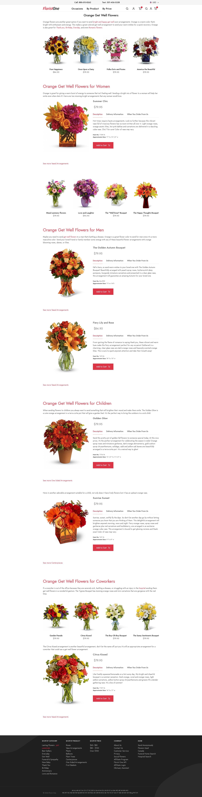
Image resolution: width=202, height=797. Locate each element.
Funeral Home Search (147, 753)
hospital (142, 588)
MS (63, 793)
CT (87, 790)
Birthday (69, 27)
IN (105, 790)
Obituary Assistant (121, 768)
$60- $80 (94, 745)
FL (94, 790)
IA (100, 790)
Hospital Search (144, 756)
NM (81, 793)
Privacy (117, 753)
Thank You (46, 765)
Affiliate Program (121, 759)
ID (102, 790)
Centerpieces (71, 759)
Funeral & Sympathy (50, 759)
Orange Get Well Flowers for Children (77, 403)
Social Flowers (120, 756)
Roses (68, 745)
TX (110, 793)
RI (101, 793)
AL (75, 790)
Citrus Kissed (86, 635)
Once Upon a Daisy (86, 69)
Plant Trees (70, 756)
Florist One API (120, 762)
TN (108, 793)
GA (96, 790)
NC (68, 793)
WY (128, 793)
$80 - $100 (94, 748)
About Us (117, 745)
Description (97, 114)
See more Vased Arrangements (55, 163)
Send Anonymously (145, 745)
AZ (80, 790)
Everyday (45, 753)
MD (117, 790)
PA (99, 793)
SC (103, 793)
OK (94, 793)
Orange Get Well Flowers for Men (73, 230)
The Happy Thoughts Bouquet (146, 213)
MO (127, 790)
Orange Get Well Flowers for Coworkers (79, 581)
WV (125, 793)
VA (115, 793)
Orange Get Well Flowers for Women (76, 86)
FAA (91, 793)
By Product (93, 8)
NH (76, 793)
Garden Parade (56, 635)
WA (120, 793)
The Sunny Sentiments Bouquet (146, 635)
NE (74, 793)
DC (90, 790)
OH (89, 793)
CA (82, 790)
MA (114, 790)
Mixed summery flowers (56, 213)
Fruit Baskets (71, 765)
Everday (76, 27)
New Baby (46, 762)
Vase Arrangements (74, 748)
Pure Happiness (56, 69)
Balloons (69, 753)
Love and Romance (49, 773)
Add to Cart (101, 145)
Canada (141, 751)
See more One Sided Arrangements (57, 480)
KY (109, 790)
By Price (107, 8)
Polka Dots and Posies (116, 69)
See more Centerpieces (53, 563)
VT (117, 793)
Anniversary (47, 770)
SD (105, 793)
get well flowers (70, 236)
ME (119, 790)
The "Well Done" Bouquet (116, 213)
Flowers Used (143, 748)
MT (66, 793)
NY (86, 793)
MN (124, 790)
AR (77, 790)
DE (92, 790)
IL (103, 790)
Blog (131, 793)
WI (123, 793)
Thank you (60, 27)
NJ (78, 793)
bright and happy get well (103, 22)
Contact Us (118, 748)
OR (97, 793)
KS (107, 790)
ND (71, 793)
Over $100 (94, 751)
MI (122, 790)
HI (98, 790)
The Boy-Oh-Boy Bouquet (116, 635)
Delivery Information (114, 114)
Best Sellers (46, 751)
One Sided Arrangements (76, 762)
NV (83, 793)
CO (85, 790)
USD (154, 2)
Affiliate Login (120, 765)
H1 (137, 793)
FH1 (134, 793)
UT (113, 793)
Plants (68, 751)
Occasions (77, 8)
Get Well (45, 756)
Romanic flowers (95, 27)
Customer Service (121, 751)
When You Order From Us (137, 114)
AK (73, 790)
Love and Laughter (86, 213)
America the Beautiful (146, 69)
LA (112, 790)
